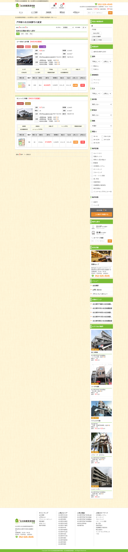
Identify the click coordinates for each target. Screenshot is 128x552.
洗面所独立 (97, 182)
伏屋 (22, 33)
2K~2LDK (96, 139)
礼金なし (96, 69)
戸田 (18, 33)
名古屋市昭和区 (63, 517)
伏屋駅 (51, 64)
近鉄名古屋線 (43, 62)
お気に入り (54, 6)
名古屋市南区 (62, 544)
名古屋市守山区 (63, 531)
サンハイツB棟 (29, 98)
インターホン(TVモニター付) (103, 191)
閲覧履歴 (61, 6)
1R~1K (96, 136)
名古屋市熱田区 (63, 540)
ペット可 (96, 205)
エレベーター (98, 153)
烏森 (27, 33)
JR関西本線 (42, 60)
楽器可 (96, 202)
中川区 (50, 57)
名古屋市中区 (62, 527)
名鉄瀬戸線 (80, 525)
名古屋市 (45, 57)
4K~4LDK (97, 143)
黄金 (31, 33)
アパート (96, 83)
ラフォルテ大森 (95, 420)
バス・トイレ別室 (99, 175)
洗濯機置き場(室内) (100, 185)
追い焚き (96, 179)
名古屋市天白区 (63, 515)
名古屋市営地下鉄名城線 (84, 517)
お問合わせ (76, 12)
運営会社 (62, 12)
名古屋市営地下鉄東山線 (84, 515)
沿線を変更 (96, 33)
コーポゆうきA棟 (30, 41)
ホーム (21, 12)
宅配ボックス (98, 156)
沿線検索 (49, 12)
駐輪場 (96, 163)
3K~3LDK (107, 139)
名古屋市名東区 (63, 521)
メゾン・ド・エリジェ (97, 455)
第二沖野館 (94, 352)
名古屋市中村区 (63, 523)
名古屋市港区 (62, 538)
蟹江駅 (50, 119)
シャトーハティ (95, 489)
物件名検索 (42, 525)
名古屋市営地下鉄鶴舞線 (84, 519)
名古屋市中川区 (63, 536)
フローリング (98, 172)
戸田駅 (51, 62)
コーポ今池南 (95, 386)
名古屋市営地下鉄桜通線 (84, 521)
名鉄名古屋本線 (81, 523)
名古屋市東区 (62, 542)
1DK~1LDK (107, 136)
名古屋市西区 (62, 519)
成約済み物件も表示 (100, 51)
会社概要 (41, 515)
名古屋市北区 (62, 534)
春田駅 (50, 60)
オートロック (98, 169)
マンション (97, 79)
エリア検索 (34, 12)
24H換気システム (99, 166)
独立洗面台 (97, 188)
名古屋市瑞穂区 (63, 529)
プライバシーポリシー (45, 519)
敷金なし (96, 66)
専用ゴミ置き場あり (100, 159)
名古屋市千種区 (63, 525)
